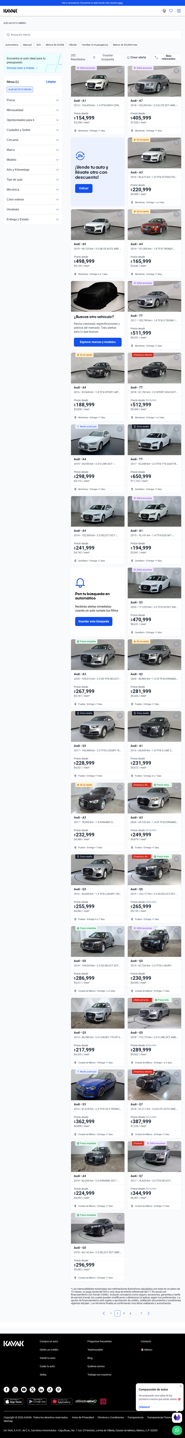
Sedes (43, 1374)
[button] (12, 45)
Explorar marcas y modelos (97, 342)
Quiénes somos (96, 1366)
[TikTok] (50, 1389)
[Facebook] (6, 1389)
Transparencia (135, 1417)
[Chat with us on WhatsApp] (177, 1430)
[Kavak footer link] (14, 1358)
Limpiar (51, 81)
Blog (89, 1358)
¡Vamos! (144, 1407)
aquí (120, 3)
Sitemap (8, 1421)
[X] (32, 1389)
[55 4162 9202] (164, 10)
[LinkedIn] (41, 1389)
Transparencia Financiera (161, 1417)
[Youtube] (24, 1389)
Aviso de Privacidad (83, 1417)
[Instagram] (15, 1389)
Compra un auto (49, 1341)
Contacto (146, 1341)
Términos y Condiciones (110, 1417)
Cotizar (83, 188)
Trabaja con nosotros (99, 1374)
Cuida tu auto (47, 1366)
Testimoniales (95, 1349)
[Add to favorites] (120, 71)
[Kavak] (8, 11)
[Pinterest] (58, 1389)
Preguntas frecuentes (99, 1341)
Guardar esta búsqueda (93, 621)
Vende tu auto (47, 1358)
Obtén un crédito (49, 1349)
